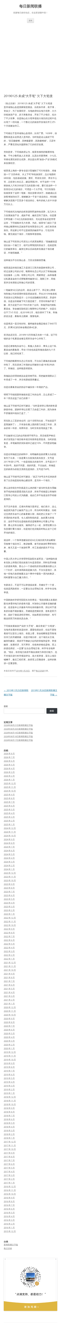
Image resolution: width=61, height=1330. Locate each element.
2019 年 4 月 (9, 1082)
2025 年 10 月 (10, 790)
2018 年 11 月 (10, 1100)
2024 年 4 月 (9, 858)
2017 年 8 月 (9, 1156)
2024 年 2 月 (9, 865)
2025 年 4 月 (9, 813)
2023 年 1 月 (9, 914)
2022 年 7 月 (9, 936)
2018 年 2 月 (9, 1134)
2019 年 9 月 (9, 1063)
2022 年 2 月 (9, 955)
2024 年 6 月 (9, 850)
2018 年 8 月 (9, 1111)
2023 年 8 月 (9, 887)
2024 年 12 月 (10, 828)
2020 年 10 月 (10, 1014)
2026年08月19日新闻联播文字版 (18, 732)
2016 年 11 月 (10, 1190)
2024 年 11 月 (10, 831)
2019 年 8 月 (9, 1067)
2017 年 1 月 (9, 1182)
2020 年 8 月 (9, 1022)
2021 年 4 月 (9, 992)
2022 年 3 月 (9, 951)
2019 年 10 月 (10, 1059)
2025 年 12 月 (10, 783)
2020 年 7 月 (9, 1026)
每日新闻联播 (30, 6)
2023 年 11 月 (10, 876)
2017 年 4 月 (9, 1171)
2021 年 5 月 (9, 988)
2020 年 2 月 (9, 1044)
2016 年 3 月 (9, 1220)
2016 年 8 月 (9, 1201)
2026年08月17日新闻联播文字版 (18, 740)
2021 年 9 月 (9, 973)
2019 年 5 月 (9, 1078)
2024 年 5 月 (9, 854)
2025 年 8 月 (9, 798)
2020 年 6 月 (9, 1029)
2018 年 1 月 (9, 1138)
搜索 (6, 706)
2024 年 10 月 (10, 835)
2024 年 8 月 (9, 843)
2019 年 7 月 (9, 1070)
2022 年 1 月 (9, 958)
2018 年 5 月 (9, 1123)
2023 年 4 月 (9, 902)
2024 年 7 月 (9, 846)
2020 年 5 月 (9, 1033)
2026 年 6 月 (9, 761)
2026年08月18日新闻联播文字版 (18, 736)
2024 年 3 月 (9, 861)
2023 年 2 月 (9, 910)
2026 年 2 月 (9, 775)
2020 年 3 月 (9, 1040)
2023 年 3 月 (9, 906)
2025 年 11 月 (10, 787)
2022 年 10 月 (10, 925)
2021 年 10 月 (10, 970)
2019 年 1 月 (9, 1093)
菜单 (30, 20)
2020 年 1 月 (9, 1048)
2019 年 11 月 (10, 1055)
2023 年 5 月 (9, 899)
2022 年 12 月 (10, 917)
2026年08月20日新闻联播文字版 (18, 729)
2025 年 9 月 (9, 794)
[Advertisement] (30, 54)
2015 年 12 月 (10, 1231)
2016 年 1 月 (9, 1227)
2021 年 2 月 (9, 999)
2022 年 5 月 (9, 943)
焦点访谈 (40, 670)
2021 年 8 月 (9, 977)
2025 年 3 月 (9, 817)
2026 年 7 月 (9, 757)
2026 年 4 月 (9, 768)
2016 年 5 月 (9, 1212)
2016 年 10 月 (10, 1194)
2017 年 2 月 (9, 1179)
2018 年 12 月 (10, 1096)
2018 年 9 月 (9, 1108)
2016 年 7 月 (9, 1205)
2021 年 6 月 (9, 985)
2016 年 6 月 (9, 1208)
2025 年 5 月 (9, 809)
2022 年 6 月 (9, 940)
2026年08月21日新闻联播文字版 (18, 725)
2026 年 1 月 (9, 779)
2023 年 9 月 (9, 884)
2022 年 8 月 (9, 932)
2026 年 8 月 (9, 753)
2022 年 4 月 (9, 947)
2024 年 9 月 (9, 839)
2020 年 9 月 (9, 1018)
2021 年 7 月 (9, 981)
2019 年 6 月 (9, 1074)
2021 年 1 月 (9, 1003)
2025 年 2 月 (9, 820)
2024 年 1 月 (9, 869)
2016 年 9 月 (9, 1197)
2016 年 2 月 (9, 1223)
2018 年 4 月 (9, 1126)
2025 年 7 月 (9, 802)
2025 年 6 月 (9, 805)
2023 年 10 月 (10, 880)
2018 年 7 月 (9, 1115)
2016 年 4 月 (9, 1216)
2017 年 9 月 (9, 1152)
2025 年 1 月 (9, 824)
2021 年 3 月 (9, 996)
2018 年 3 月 (9, 1130)
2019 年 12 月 (10, 1052)
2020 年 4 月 (9, 1037)
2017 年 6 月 (9, 1164)
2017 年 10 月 (10, 1149)
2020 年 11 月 (10, 1011)
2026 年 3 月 (9, 772)
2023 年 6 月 (9, 895)
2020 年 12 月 (10, 1007)
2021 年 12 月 (10, 962)
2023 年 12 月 (10, 873)
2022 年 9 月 (9, 929)
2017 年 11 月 (10, 1145)
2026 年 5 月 (9, 764)
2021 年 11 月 (10, 966)
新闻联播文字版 (11, 1244)
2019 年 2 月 (9, 1089)
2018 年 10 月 (10, 1104)
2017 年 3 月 (9, 1175)
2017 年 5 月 (9, 1167)
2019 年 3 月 (9, 1085)
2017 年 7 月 (9, 1160)
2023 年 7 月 (9, 891)
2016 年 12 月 (10, 1186)
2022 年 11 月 (10, 921)
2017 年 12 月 (10, 1141)
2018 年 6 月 (9, 1119)
